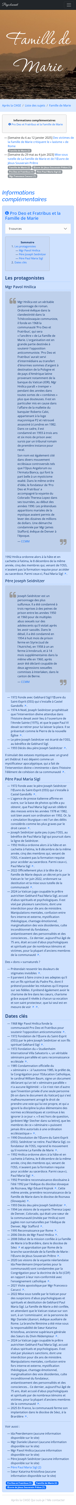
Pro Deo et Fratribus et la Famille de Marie (37, 124)
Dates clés (20, 262)
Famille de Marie (60, 105)
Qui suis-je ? (38, 1500)
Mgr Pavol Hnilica (29, 250)
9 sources (15, 229)
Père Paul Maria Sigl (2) (26, 1467)
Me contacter (56, 1500)
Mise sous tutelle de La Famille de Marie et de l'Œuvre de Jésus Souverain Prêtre (38, 159)
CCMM (25, 541)
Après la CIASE (11, 105)
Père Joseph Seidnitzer (32, 254)
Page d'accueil (10, 5)
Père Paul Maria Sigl (31, 258)
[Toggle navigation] (69, 4)
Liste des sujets (35, 105)
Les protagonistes (25, 246)
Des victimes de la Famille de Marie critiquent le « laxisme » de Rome (41, 142)
